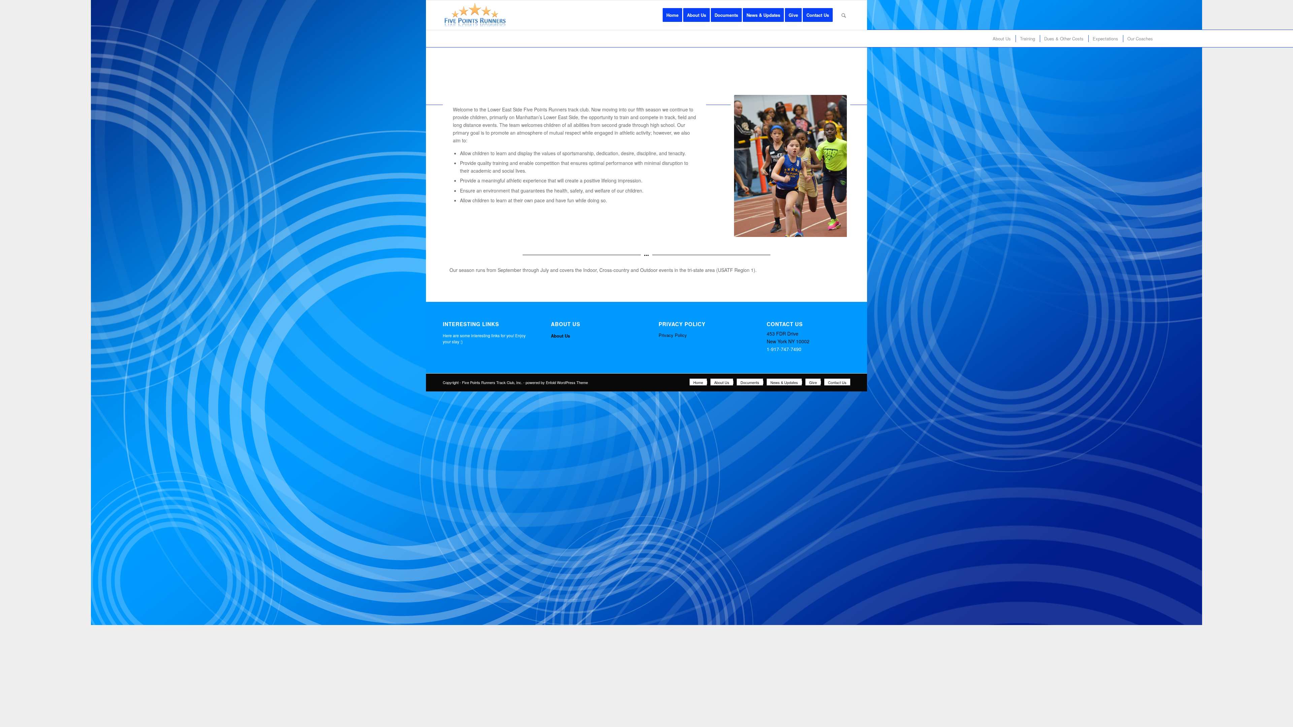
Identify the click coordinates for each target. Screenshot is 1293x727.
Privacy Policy (673, 335)
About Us (560, 336)
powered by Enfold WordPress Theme (557, 382)
